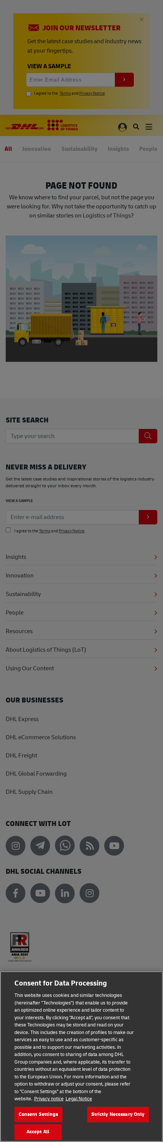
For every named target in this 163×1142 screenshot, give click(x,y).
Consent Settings (38, 1114)
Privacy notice (49, 1099)
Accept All (38, 1132)
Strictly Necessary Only (118, 1114)
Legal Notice (79, 1099)
